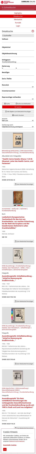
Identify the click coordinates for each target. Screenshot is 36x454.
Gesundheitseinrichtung (10, 152)
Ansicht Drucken (19, 115)
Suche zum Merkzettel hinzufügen (23, 104)
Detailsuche (18, 16)
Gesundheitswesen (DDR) (10, 390)
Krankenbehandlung (27, 152)
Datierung (6, 66)
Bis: (16, 68)
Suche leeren (7, 104)
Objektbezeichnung (9, 53)
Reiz (27, 268)
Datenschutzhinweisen (16, 441)
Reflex (23, 268)
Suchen (19, 107)
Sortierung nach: (7, 125)
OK (5, 450)
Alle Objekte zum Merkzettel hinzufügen (19, 111)
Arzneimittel (6, 209)
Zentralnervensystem (20, 270)
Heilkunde (15, 209)
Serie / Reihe (7, 79)
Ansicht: (4, 119)
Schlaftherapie (7, 270)
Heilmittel (23, 209)
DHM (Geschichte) (26, 151)
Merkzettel (18, 19)
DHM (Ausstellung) (8, 266)
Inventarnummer (8, 91)
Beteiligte (5, 72)
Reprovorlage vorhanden (11, 97)
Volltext (5, 39)
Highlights (18, 13)
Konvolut (5, 85)
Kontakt (18, 23)
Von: (2, 68)
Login (18, 26)
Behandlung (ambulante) (10, 151)
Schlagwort (6, 60)
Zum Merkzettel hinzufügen (24, 184)
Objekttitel (6, 47)
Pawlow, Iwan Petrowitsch (10, 268)
